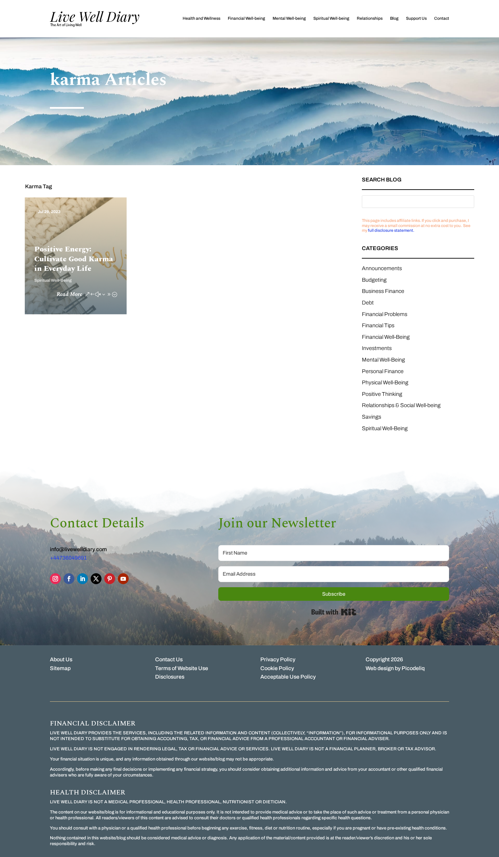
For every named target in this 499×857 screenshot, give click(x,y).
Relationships (370, 18)
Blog (394, 18)
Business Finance (383, 291)
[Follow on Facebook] (68, 578)
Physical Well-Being (385, 382)
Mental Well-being (289, 18)
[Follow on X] (96, 578)
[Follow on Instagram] (55, 578)
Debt (368, 302)
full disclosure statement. (391, 230)
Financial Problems (384, 314)
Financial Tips (378, 325)
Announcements (382, 268)
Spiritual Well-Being (53, 280)
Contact (441, 18)
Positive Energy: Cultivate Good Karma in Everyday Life (73, 259)
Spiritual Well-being (331, 18)
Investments (377, 348)
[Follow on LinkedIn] (82, 578)
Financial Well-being (246, 18)
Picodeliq (413, 668)
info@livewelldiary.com (78, 549)
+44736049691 (68, 558)
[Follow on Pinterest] (109, 578)
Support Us (416, 18)
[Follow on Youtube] (123, 578)
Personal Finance (383, 371)
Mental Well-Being (383, 360)
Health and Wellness (201, 18)
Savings (371, 417)
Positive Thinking (382, 394)
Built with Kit (333, 612)
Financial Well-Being (386, 337)
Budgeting (374, 280)
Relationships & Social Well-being (401, 405)
